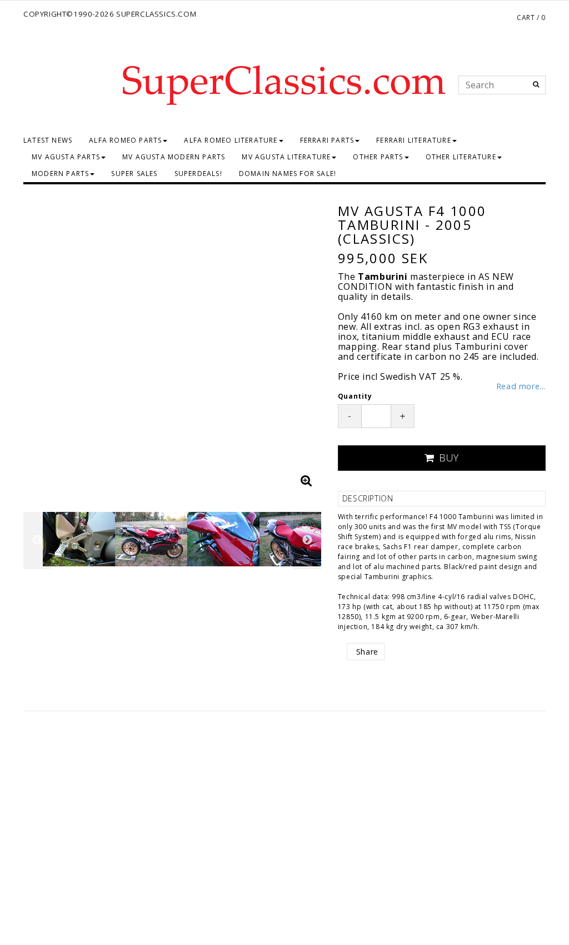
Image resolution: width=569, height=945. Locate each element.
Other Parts (378, 157)
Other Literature (461, 157)
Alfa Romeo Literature (230, 140)
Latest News (47, 140)
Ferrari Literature (413, 140)
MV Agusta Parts (66, 157)
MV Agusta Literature (286, 157)
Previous (34, 344)
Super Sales (134, 173)
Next (310, 344)
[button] (306, 480)
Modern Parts (60, 173)
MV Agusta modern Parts (173, 157)
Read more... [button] (521, 386)
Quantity (355, 396)
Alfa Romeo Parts (125, 140)
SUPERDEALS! (198, 173)
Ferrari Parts (327, 140)
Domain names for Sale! (287, 173)
